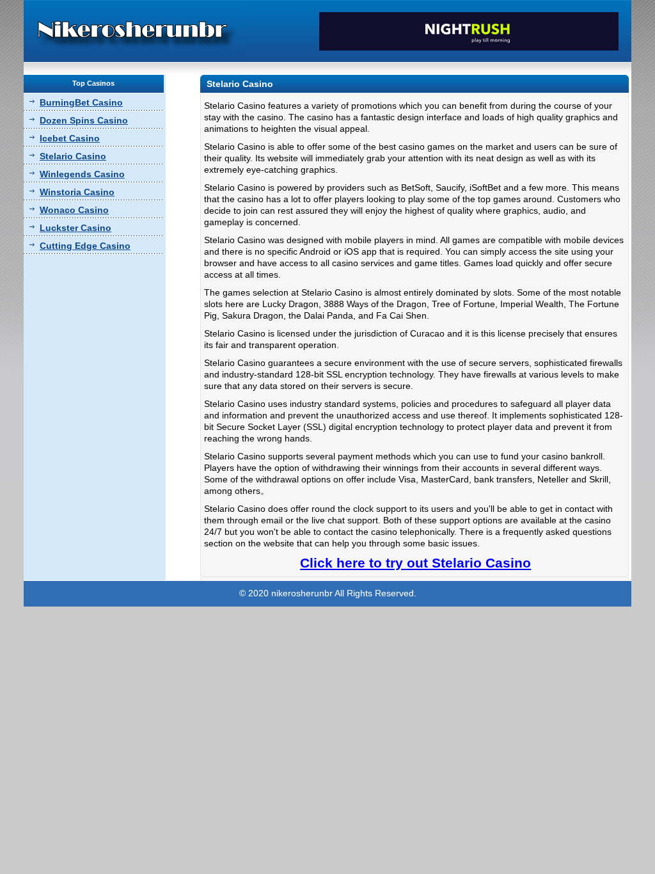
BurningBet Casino (81, 102)
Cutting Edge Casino (85, 246)
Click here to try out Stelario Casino (415, 562)
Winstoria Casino (77, 192)
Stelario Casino (73, 156)
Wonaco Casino (74, 210)
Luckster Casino (75, 228)
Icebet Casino (70, 138)
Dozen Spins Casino (84, 120)
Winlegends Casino (82, 174)
